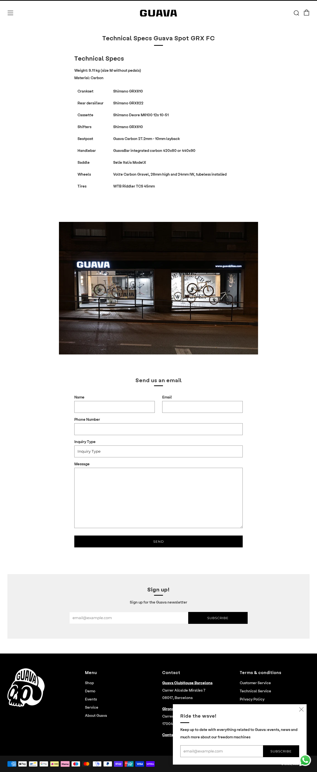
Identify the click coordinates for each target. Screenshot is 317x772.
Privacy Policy (252, 699)
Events (91, 699)
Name (79, 397)
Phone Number (87, 419)
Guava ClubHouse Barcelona (187, 682)
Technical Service (255, 691)
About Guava (96, 715)
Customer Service (255, 682)
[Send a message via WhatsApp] (305, 760)
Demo (90, 691)
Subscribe (218, 618)
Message (82, 464)
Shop (89, 682)
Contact (169, 734)
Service (91, 707)
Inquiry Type (85, 441)
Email (167, 397)
